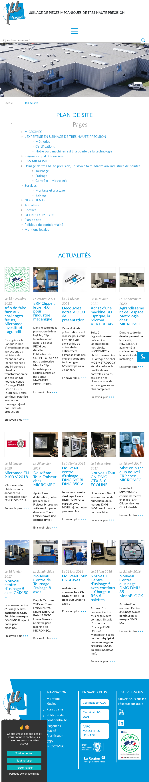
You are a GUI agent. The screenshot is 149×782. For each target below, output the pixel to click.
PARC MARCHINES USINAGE (91, 731)
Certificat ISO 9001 (91, 714)
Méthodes (42, 141)
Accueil (9, 103)
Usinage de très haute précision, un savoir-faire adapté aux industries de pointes (82, 166)
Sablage (41, 195)
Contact (30, 210)
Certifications (45, 146)
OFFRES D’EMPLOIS (39, 215)
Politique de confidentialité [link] (24, 774)
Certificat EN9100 (94, 702)
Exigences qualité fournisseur (46, 156)
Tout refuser (24, 760)
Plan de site (33, 220)
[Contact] (143, 357)
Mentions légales (37, 229)
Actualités (32, 205)
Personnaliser (24, 767)
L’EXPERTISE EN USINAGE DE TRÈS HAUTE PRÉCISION (65, 137)
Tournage (42, 171)
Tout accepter (24, 753)
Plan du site (55, 709)
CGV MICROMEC (37, 161)
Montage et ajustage (50, 190)
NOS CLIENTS (35, 200)
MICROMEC (33, 132)
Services (31, 185)
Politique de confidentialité (44, 225)
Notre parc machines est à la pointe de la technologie (73, 151)
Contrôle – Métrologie (51, 181)
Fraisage (41, 176)
